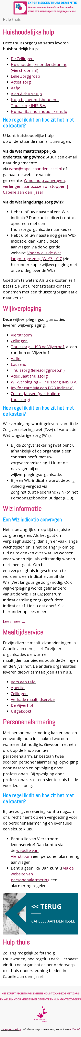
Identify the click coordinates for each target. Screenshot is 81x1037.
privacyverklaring (10, 1029)
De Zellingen (22, 58)
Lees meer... (14, 621)
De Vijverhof (22, 705)
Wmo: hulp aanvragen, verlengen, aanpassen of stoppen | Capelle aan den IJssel (36, 186)
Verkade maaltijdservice (33, 699)
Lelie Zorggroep (25, 76)
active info (75, 1029)
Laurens (18, 364)
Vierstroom (21, 335)
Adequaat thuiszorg (29, 376)
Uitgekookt (21, 711)
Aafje (15, 88)
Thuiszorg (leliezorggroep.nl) (38, 370)
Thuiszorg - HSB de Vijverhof (37, 346)
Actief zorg (21, 82)
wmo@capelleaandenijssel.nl (35, 168)
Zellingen (19, 341)
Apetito (18, 687)
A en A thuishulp (26, 93)
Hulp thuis (12, 19)
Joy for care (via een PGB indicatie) (42, 387)
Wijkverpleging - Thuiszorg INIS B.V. (44, 382)
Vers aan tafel (23, 681)
